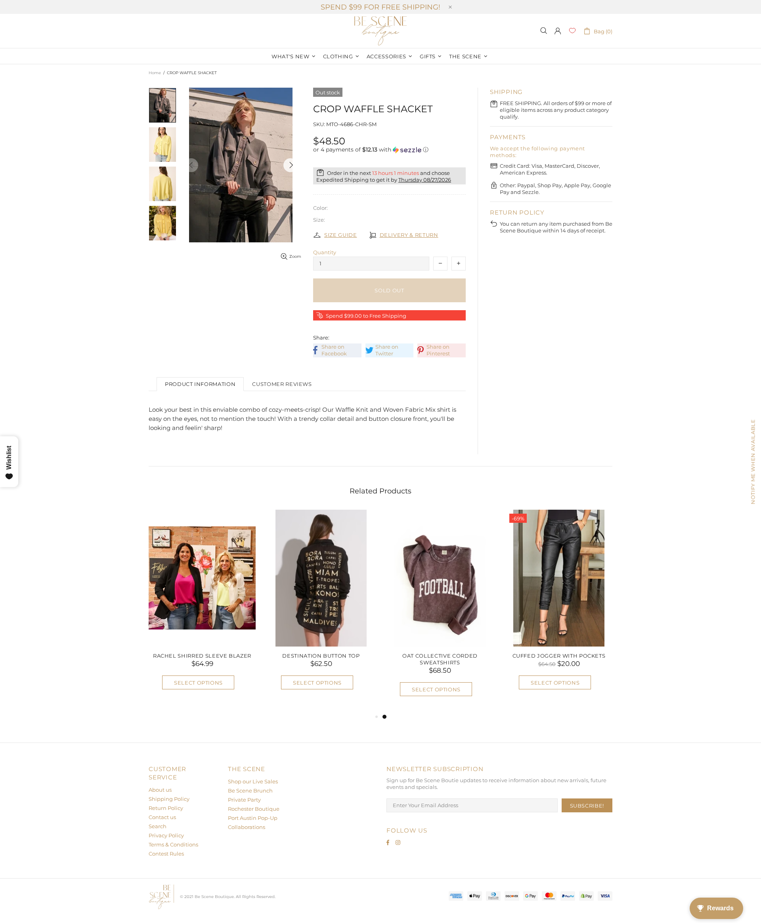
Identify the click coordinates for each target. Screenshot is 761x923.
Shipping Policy (169, 799)
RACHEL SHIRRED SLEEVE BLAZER (202, 655)
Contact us (162, 817)
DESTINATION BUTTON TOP (320, 655)
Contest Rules (166, 853)
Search (157, 826)
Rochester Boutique (253, 809)
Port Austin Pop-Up (252, 818)
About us (160, 790)
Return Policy (166, 808)
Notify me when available (753, 461)
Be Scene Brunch (250, 790)
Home (155, 72)
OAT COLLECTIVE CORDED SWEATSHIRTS (440, 659)
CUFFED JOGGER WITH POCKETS (559, 655)
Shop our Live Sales (253, 781)
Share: (321, 337)
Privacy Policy (166, 835)
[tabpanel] (439, 611)
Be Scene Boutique (380, 31)
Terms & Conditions (173, 844)
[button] (389, 150)
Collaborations (246, 827)
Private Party (244, 799)
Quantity (324, 252)
